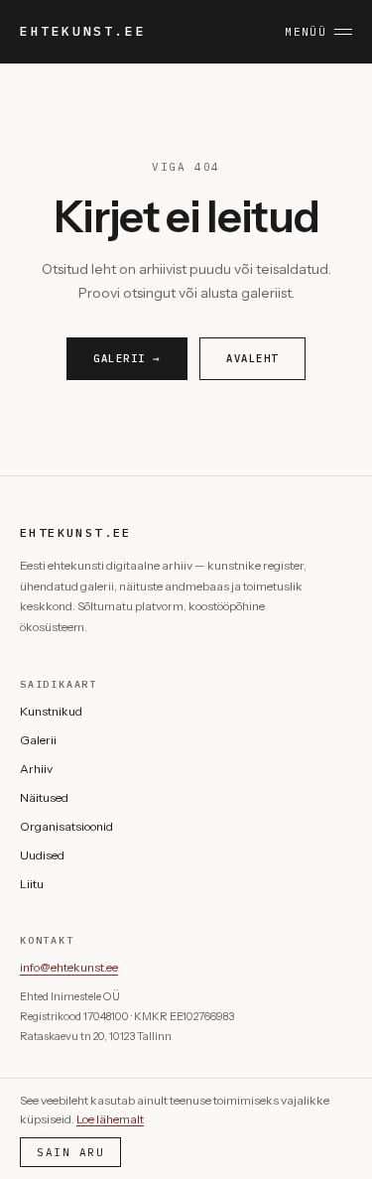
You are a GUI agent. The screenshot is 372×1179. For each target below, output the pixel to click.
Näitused (44, 797)
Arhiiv (36, 768)
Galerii (38, 739)
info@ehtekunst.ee (69, 967)
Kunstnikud (51, 711)
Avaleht (252, 358)
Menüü (305, 32)
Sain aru (70, 1152)
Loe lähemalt (110, 1119)
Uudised (42, 855)
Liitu (32, 883)
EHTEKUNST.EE (83, 31)
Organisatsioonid (66, 826)
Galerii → (127, 358)
